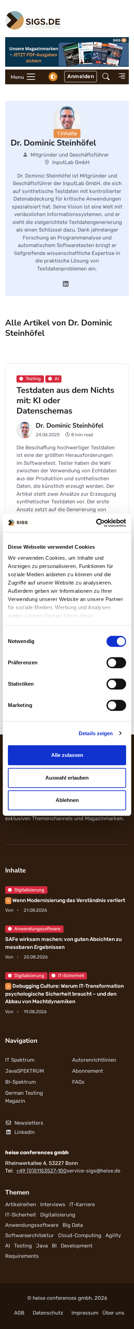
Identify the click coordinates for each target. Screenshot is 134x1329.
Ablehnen (67, 800)
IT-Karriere (82, 1204)
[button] (106, 77)
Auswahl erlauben (67, 778)
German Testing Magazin (24, 1097)
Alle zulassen (67, 755)
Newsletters (28, 1123)
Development (76, 1246)
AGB (19, 1313)
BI (54, 1246)
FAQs (78, 1082)
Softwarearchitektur (29, 1235)
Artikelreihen (20, 1204)
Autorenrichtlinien (94, 1060)
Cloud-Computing (79, 1235)
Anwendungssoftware (37, 928)
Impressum (84, 1313)
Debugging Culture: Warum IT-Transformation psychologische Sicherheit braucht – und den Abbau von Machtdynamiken (64, 994)
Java (42, 1246)
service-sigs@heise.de (93, 1171)
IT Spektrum (19, 1060)
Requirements (22, 1256)
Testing (23, 1246)
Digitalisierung (29, 889)
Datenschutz (48, 1313)
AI (7, 1246)
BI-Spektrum (20, 1082)
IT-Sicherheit (71, 975)
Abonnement (87, 1071)
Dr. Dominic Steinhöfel (69, 425)
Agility (113, 1235)
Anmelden (80, 76)
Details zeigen (96, 733)
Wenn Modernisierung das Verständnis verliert (66, 900)
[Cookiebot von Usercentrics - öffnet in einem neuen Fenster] (96, 522)
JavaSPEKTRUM (24, 1071)
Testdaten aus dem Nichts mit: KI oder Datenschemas (65, 400)
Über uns (113, 1313)
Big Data (73, 1225)
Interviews (52, 1204)
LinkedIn (24, 1132)
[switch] (116, 662)
